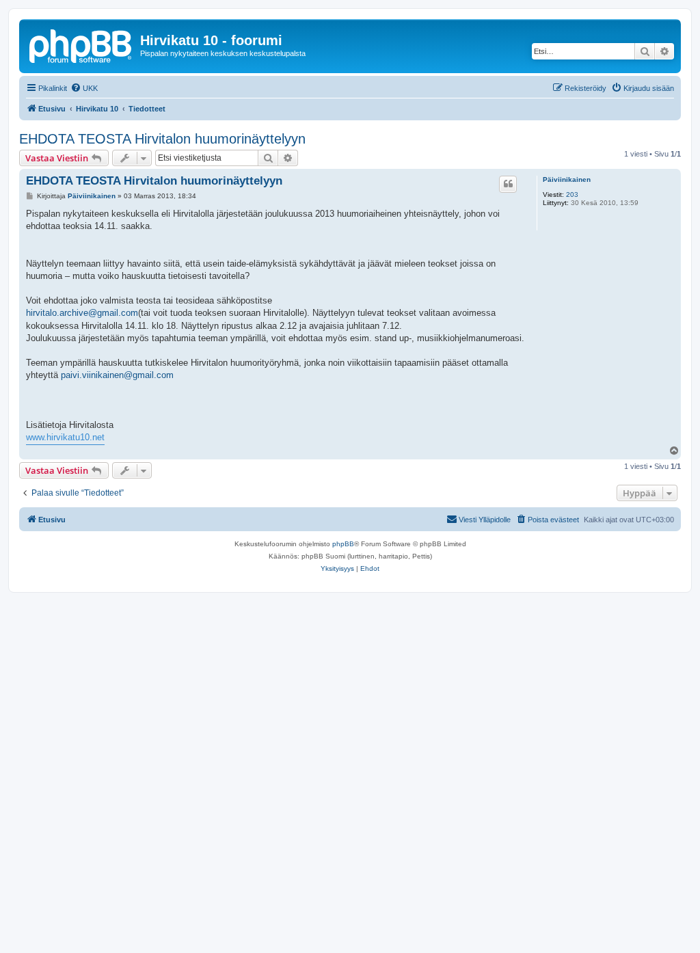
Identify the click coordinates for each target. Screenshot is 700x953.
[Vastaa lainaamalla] (508, 184)
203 (572, 194)
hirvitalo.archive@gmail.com (82, 313)
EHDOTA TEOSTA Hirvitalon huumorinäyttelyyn (162, 138)
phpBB (343, 544)
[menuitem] (84, 88)
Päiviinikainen (567, 179)
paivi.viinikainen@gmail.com (117, 375)
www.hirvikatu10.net (65, 437)
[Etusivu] (81, 44)
